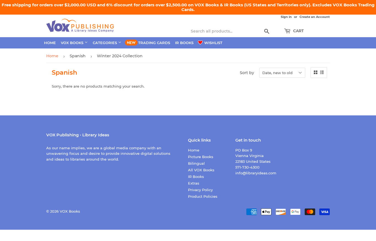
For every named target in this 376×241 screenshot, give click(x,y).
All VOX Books (201, 170)
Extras (193, 183)
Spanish (78, 55)
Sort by (247, 73)
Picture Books (200, 157)
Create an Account (314, 17)
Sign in (286, 17)
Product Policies (202, 196)
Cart (298, 30)
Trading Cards (154, 42)
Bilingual (196, 163)
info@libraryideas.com (255, 173)
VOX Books (73, 42)
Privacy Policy (200, 190)
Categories (105, 42)
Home (50, 42)
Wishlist (212, 42)
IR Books (184, 42)
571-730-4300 (247, 167)
